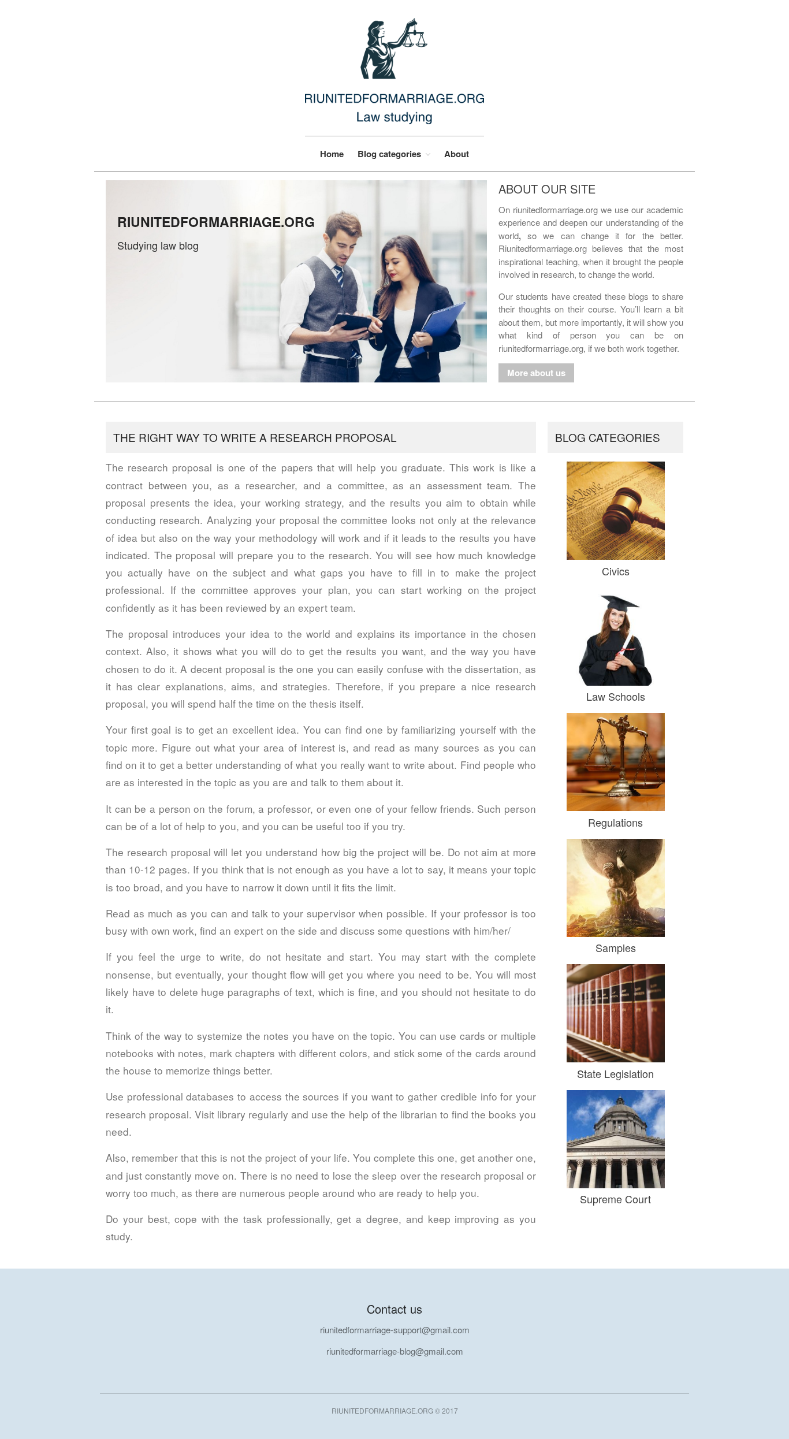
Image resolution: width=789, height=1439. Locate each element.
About (456, 153)
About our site (547, 188)
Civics (616, 570)
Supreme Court (615, 1198)
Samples (616, 947)
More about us (536, 372)
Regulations (615, 822)
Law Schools (615, 696)
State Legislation (615, 1073)
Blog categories (389, 154)
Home (332, 153)
